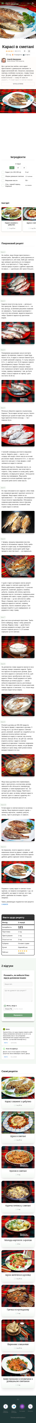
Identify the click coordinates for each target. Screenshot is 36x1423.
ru (28, 3)
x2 (18, 167)
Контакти (30, 1411)
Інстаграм (22, 1411)
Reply (6, 1043)
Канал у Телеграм (14, 1411)
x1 (12, 167)
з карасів (4, 904)
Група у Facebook (5, 1411)
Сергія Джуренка (12, 3)
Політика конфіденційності (18, 1417)
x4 (24, 167)
